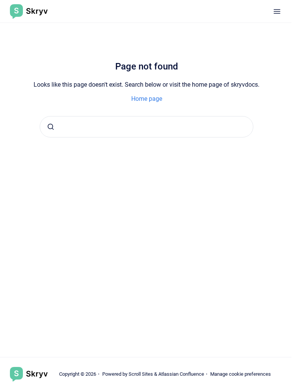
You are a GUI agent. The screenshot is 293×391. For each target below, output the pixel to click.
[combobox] (146, 126)
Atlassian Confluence (181, 374)
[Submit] (51, 127)
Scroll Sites (141, 374)
